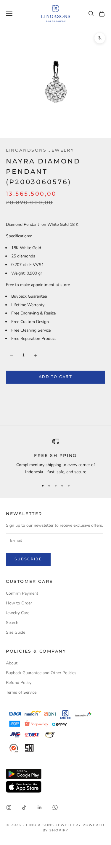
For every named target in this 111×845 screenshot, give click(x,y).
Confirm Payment (22, 593)
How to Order (19, 603)
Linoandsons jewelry (40, 150)
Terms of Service (21, 692)
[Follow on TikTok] (24, 807)
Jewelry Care (17, 613)
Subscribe (28, 559)
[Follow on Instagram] (9, 807)
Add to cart (55, 376)
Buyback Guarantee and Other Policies (41, 673)
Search (12, 622)
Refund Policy (18, 682)
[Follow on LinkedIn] (40, 807)
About (11, 663)
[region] (55, 456)
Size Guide (15, 632)
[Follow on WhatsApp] (55, 807)
